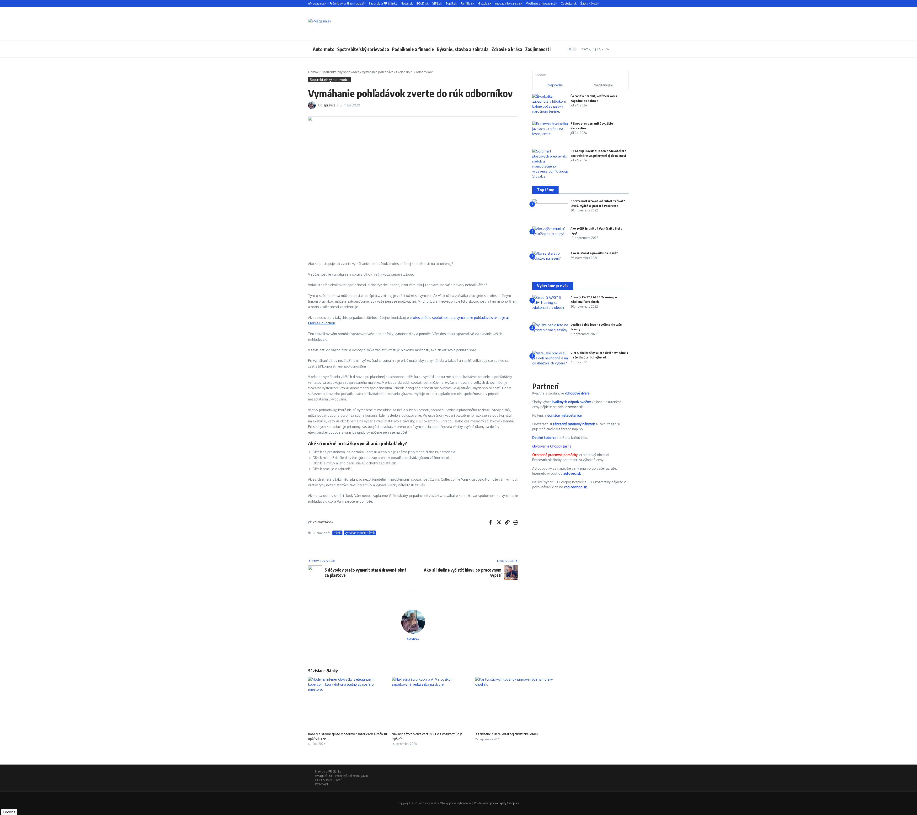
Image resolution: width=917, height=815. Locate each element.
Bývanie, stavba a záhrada (463, 49)
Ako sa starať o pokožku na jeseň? (594, 253)
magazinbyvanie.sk (508, 3)
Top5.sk (451, 3)
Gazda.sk (484, 3)
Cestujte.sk (569, 3)
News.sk (407, 3)
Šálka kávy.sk (589, 3)
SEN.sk (437, 3)
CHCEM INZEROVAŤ (328, 780)
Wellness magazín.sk (541, 3)
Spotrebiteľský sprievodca (363, 49)
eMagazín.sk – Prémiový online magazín (337, 3)
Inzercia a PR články (383, 3)
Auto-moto (323, 49)
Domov (313, 72)
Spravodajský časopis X (504, 803)
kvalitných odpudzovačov (571, 402)
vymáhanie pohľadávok (360, 533)
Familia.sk (467, 3)
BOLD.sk (422, 3)
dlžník (337, 533)
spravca (330, 105)
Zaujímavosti (538, 49)
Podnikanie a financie (413, 49)
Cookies (9, 812)
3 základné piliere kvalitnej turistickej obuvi (506, 734)
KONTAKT (321, 784)
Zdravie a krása (506, 49)
